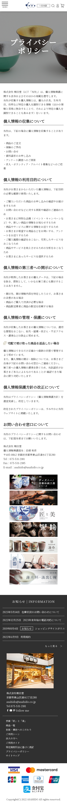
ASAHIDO (32, 799)
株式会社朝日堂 (15, 693)
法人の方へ (12, 738)
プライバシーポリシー (17, 751)
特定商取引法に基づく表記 (20, 747)
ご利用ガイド (13, 743)
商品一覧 (10, 725)
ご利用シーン (13, 734)
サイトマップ (12, 755)
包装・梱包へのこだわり (18, 729)
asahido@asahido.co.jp (21, 702)
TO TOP (58, 798)
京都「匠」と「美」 (16, 721)
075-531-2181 (18, 706)
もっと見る (51, 646)
